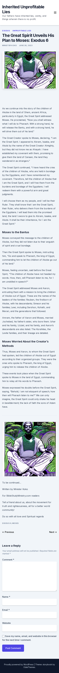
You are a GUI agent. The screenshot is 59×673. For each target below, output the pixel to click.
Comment (8, 559)
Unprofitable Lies (21, 31)
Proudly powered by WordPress (19, 664)
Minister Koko (9, 45)
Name (6, 596)
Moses (15, 523)
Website (6, 623)
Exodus (6, 31)
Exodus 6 (6, 523)
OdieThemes (29, 667)
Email (6, 610)
